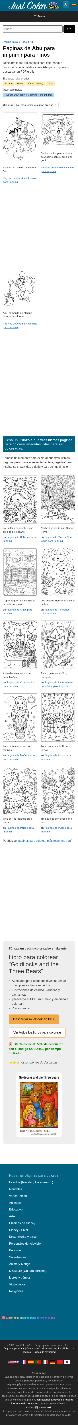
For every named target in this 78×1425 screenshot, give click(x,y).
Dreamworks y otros (23, 1236)
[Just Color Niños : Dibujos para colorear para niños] (33, 5)
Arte (12, 1216)
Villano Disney (35, 83)
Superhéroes (17, 1257)
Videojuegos (17, 1284)
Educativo (15, 1209)
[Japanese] (67, 1362)
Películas (15, 1250)
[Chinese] (60, 1362)
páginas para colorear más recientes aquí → (46, 840)
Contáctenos (33, 1348)
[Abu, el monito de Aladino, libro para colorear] (20, 305)
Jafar (50, 83)
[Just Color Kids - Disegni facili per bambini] (45, 1362)
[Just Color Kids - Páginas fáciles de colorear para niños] (31, 1362)
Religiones (16, 1291)
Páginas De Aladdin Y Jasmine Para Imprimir (28, 94)
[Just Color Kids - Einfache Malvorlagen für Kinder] (52, 1362)
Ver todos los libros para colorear (37, 1032)
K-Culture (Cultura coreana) (28, 1271)
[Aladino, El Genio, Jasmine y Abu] (20, 160)
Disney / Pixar (18, 1230)
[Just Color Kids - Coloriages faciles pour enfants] (23, 1362)
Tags (24, 41)
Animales (15, 1202)
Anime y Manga (19, 1264)
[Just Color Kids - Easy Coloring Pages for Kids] (13, 1362)
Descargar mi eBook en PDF (34, 1019)
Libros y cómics (20, 1277)
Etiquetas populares (14, 1348)
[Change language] (74, 4)
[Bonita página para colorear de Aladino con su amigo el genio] (58, 145)
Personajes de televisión (25, 1243)
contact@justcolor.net (38, 1407)
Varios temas (18, 1196)
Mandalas (15, 1189)
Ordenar (8, 104)
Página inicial (10, 41)
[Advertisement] (39, 228)
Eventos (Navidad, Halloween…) (31, 1182)
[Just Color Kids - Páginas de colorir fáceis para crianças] (38, 1362)
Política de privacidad (44, 1352)
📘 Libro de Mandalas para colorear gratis (28, 1317)
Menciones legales (51, 1348)
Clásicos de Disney (22, 1223)
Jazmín (9, 83)
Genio (20, 83)
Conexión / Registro (66, 4)
